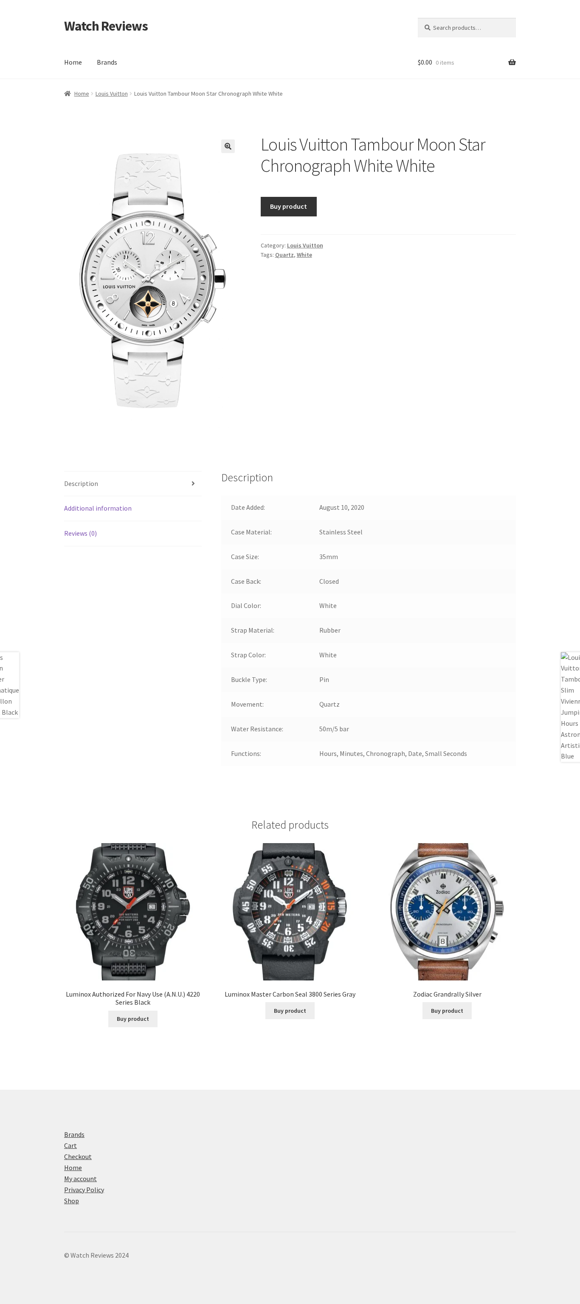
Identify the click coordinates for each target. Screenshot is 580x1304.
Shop (71, 1200)
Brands (107, 62)
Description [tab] (81, 483)
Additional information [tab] (98, 508)
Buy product (288, 206)
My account (80, 1178)
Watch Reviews (106, 25)
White (304, 255)
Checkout (78, 1156)
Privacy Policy (84, 1189)
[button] (228, 146)
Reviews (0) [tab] (80, 533)
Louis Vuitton (112, 93)
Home (73, 62)
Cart (70, 1145)
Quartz (284, 255)
